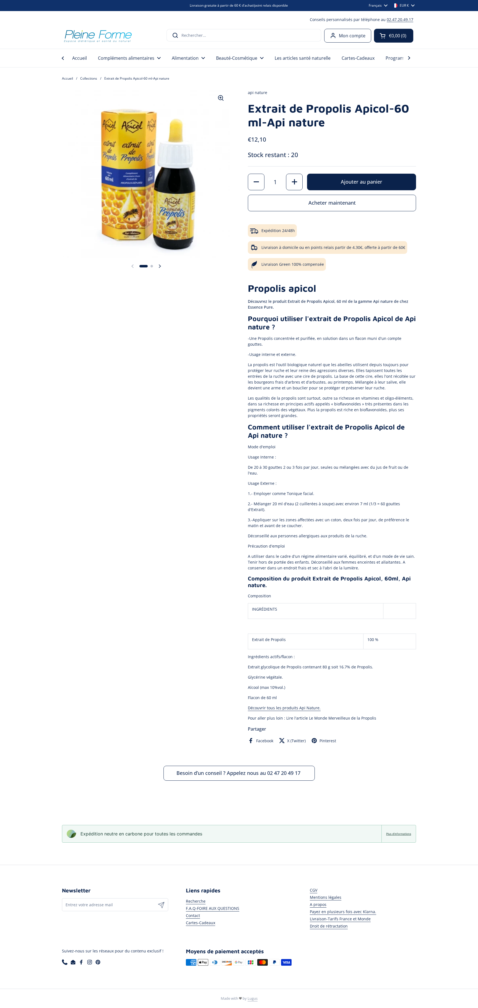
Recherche (196, 901)
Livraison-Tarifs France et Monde (340, 918)
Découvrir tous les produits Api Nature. (284, 707)
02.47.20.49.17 (400, 19)
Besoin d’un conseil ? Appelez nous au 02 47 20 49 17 (239, 773)
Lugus (253, 998)
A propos (318, 904)
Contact (193, 915)
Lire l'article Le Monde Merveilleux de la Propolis (331, 718)
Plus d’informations (398, 833)
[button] (393, 36)
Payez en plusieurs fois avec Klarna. (343, 911)
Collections (88, 78)
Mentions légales (325, 897)
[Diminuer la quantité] (256, 182)
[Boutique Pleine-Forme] (97, 35)
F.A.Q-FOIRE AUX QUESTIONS (212, 908)
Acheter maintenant (332, 202)
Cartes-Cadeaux (200, 922)
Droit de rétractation (329, 926)
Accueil (67, 78)
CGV (313, 890)
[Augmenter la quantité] (294, 182)
